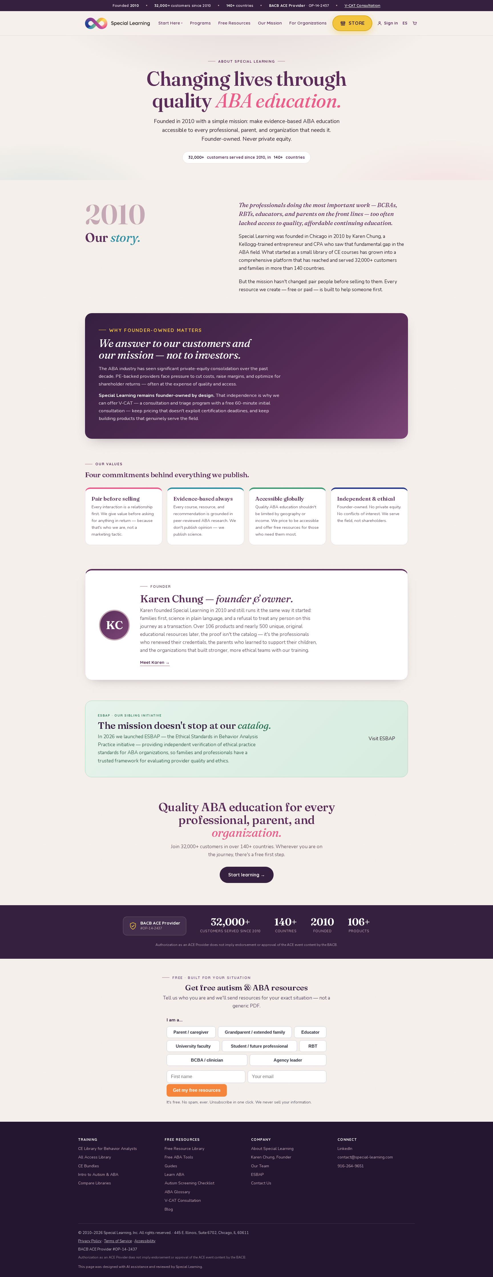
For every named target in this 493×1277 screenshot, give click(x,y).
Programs (200, 23)
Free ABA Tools (179, 1157)
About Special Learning (272, 1148)
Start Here (170, 23)
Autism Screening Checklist (189, 1183)
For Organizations (308, 23)
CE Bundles (88, 1166)
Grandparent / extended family (255, 1032)
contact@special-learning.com (365, 1157)
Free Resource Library (184, 1148)
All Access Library (94, 1157)
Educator (310, 1032)
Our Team (260, 1166)
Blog (169, 1209)
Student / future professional (259, 1046)
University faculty (193, 1046)
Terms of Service (118, 1241)
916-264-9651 (351, 1166)
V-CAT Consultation (363, 5)
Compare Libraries (94, 1183)
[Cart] (414, 23)
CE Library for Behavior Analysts (107, 1148)
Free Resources (234, 23)
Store (357, 23)
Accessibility (144, 1241)
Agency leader (288, 1060)
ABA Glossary (177, 1192)
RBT (312, 1046)
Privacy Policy (90, 1241)
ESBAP (257, 1174)
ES (405, 23)
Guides (171, 1166)
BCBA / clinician (207, 1060)
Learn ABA (174, 1174)
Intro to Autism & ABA (98, 1174)
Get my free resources (197, 1090)
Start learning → (246, 875)
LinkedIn (345, 1148)
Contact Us (261, 1183)
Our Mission (270, 23)
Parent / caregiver (191, 1032)
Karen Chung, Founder (271, 1157)
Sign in (391, 23)
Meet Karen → (155, 662)
